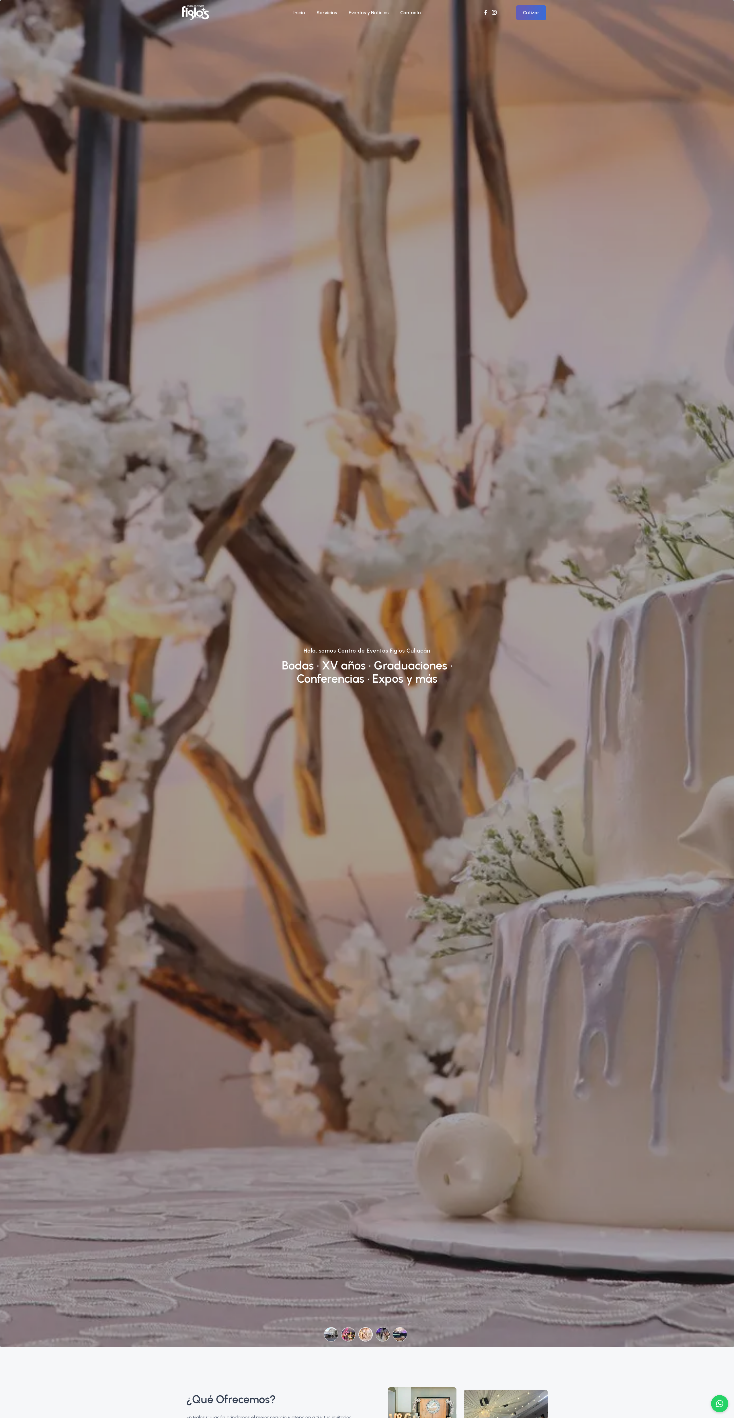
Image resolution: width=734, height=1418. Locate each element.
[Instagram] (494, 12)
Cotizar (531, 12)
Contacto (410, 12)
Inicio (299, 12)
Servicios (327, 12)
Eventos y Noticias (369, 12)
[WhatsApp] (719, 1403)
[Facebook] (486, 12)
